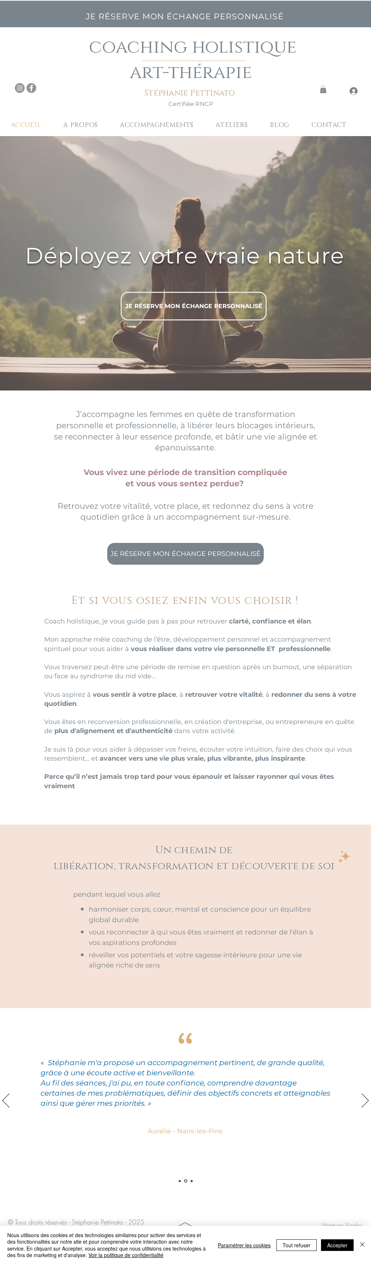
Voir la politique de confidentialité (125, 1255)
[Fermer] (362, 1245)
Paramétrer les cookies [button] (244, 1245)
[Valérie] (180, 1181)
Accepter (337, 1245)
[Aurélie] (185, 1181)
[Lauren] (192, 1181)
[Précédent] (5, 1101)
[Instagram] (20, 88)
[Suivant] (365, 1101)
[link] (323, 89)
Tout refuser (296, 1245)
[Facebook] (31, 88)
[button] (162, 125)
